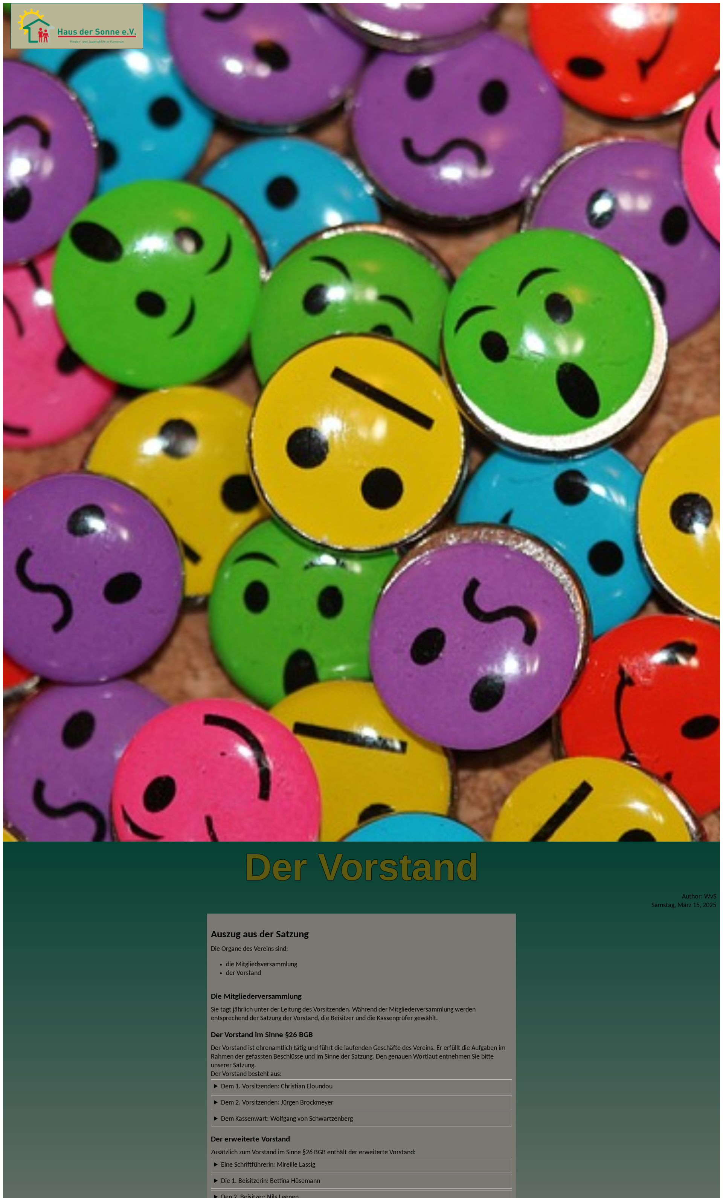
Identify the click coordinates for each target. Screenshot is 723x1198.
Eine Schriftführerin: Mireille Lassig (268, 1165)
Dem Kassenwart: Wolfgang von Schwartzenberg (287, 1119)
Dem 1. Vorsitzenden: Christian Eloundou (277, 1086)
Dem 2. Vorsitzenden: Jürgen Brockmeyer (277, 1102)
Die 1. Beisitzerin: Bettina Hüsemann (270, 1181)
